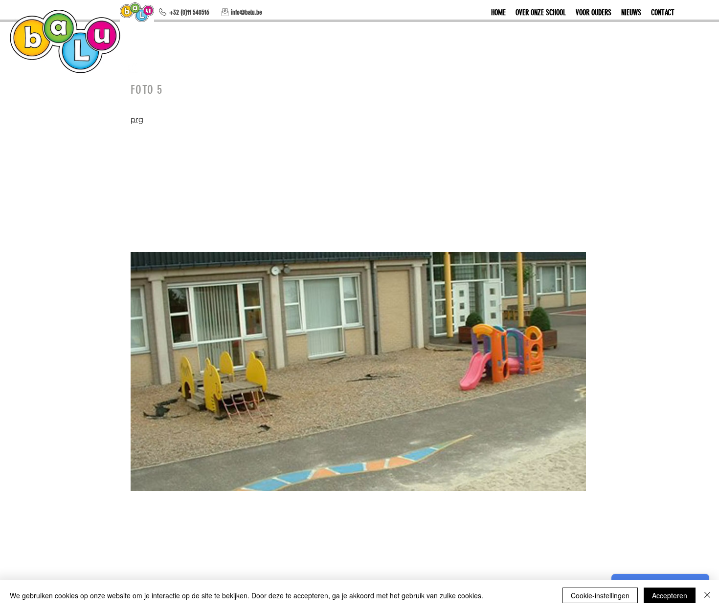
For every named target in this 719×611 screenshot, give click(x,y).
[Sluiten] (707, 595)
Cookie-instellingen (600, 595)
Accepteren (669, 595)
